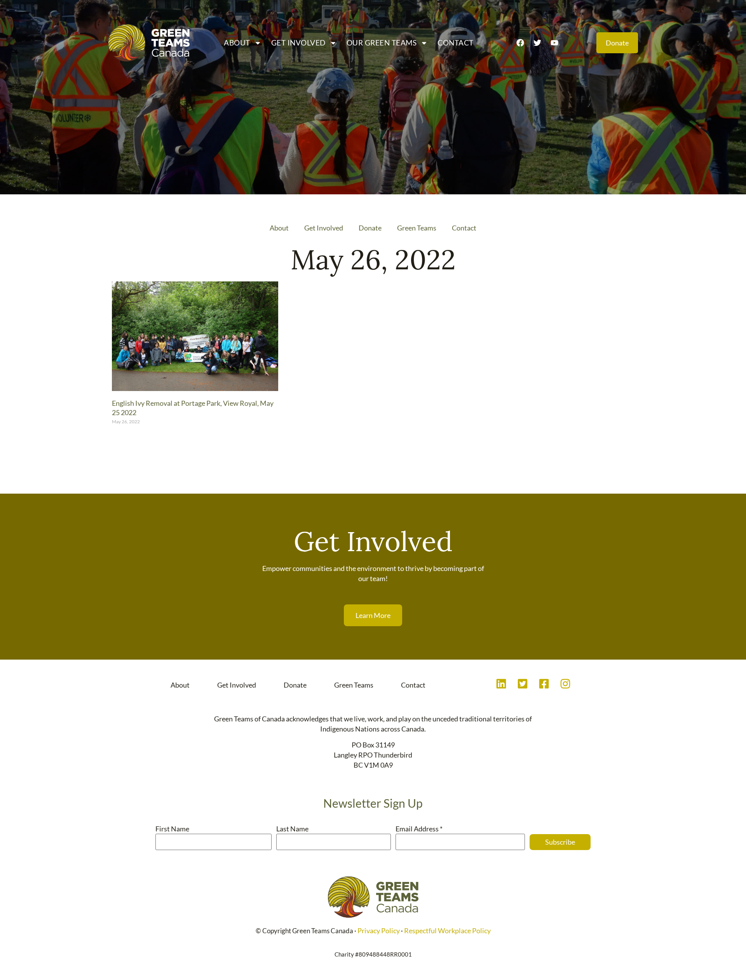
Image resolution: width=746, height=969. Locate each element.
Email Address (419, 828)
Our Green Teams (382, 42)
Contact (455, 42)
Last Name (292, 828)
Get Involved (298, 42)
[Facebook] (520, 43)
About (237, 42)
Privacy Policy (378, 930)
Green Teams (416, 227)
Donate (370, 227)
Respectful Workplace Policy (447, 930)
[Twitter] (537, 43)
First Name (172, 828)
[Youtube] (554, 43)
